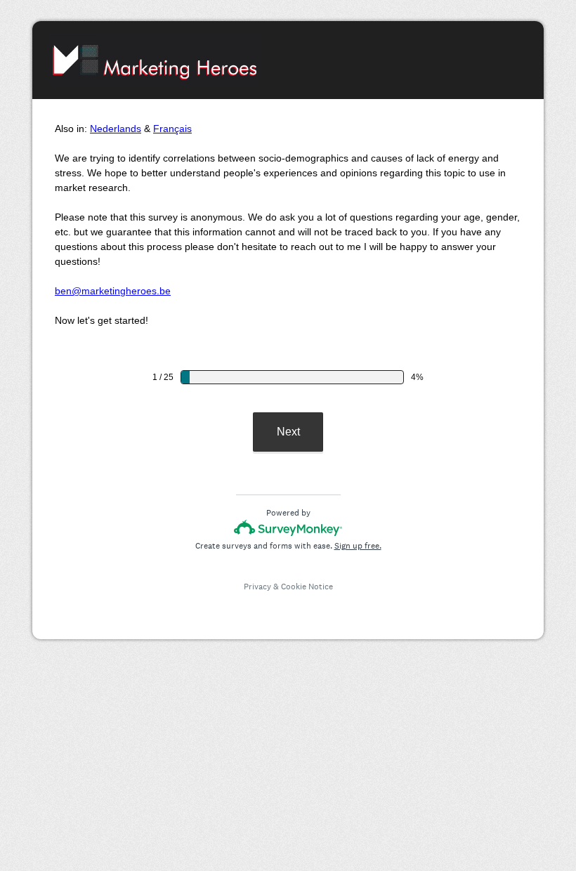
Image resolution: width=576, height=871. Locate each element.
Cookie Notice (307, 586)
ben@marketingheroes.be (113, 290)
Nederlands (115, 128)
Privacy (257, 586)
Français (172, 128)
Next (288, 432)
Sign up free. (357, 545)
